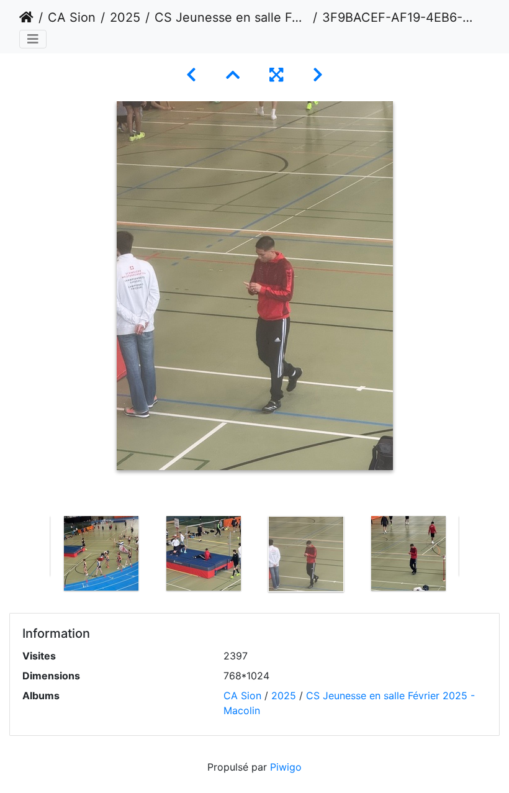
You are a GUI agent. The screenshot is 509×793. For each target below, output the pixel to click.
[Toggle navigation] (33, 39)
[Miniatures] (232, 74)
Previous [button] (40, 556)
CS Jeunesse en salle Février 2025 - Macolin (231, 17)
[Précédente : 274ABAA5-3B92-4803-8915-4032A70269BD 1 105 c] (191, 74)
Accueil (26, 17)
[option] (101, 553)
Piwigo (286, 767)
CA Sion (72, 17)
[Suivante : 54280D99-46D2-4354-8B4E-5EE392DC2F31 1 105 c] (318, 74)
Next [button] (468, 556)
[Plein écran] (276, 74)
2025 (125, 17)
